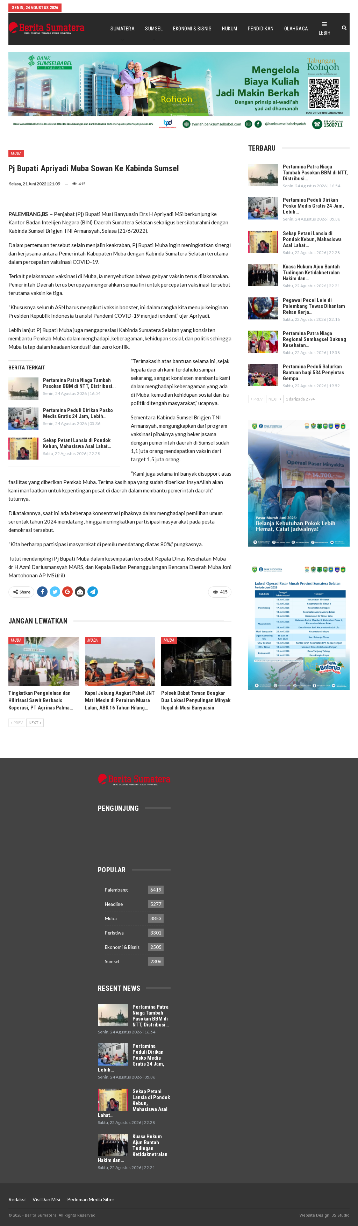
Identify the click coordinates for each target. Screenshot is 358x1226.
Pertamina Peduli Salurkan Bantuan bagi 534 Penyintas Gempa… (313, 372)
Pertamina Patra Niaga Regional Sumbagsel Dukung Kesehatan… (314, 339)
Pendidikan (261, 28)
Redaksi (17, 1199)
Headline (114, 904)
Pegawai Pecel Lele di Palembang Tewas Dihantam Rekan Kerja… (314, 306)
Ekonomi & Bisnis (192, 28)
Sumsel (154, 28)
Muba (16, 153)
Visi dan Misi (46, 1199)
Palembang (116, 890)
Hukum (229, 28)
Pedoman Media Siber (90, 1199)
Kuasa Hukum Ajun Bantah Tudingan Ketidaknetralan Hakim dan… (311, 273)
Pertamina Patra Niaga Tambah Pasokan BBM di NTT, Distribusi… (79, 383)
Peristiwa (114, 933)
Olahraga (296, 28)
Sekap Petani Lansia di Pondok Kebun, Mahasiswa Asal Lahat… (77, 443)
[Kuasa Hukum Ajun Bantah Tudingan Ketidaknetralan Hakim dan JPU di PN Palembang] (263, 275)
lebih (325, 33)
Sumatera (122, 28)
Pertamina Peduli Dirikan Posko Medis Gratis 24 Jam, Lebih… (78, 413)
